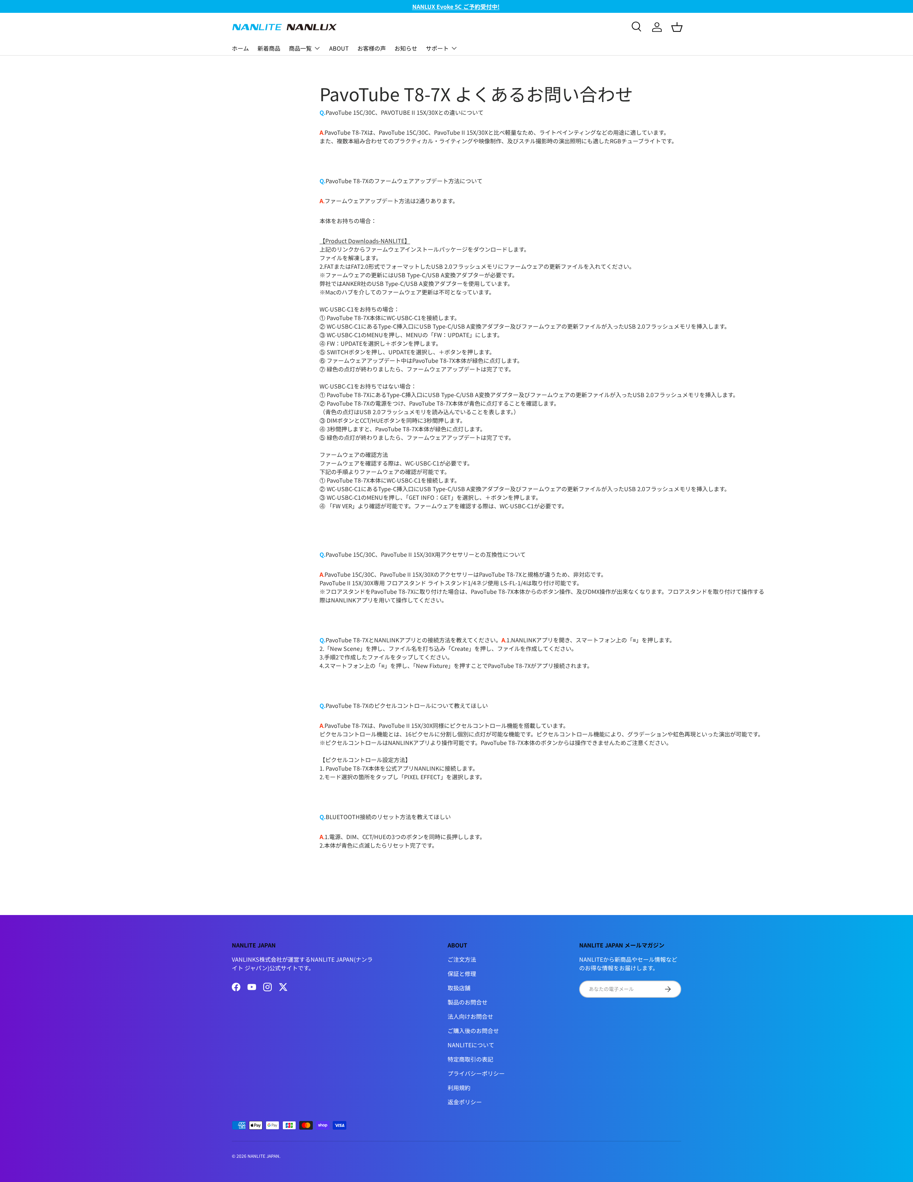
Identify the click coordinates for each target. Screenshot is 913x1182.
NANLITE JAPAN (263, 1156)
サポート (437, 48)
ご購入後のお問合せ (473, 1030)
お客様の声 (371, 48)
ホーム (240, 48)
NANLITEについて (471, 1044)
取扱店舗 (459, 987)
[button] (677, 27)
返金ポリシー (465, 1102)
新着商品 (268, 48)
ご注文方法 (462, 959)
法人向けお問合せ (470, 1016)
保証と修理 (462, 973)
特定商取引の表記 (470, 1059)
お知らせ (405, 48)
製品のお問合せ (468, 1002)
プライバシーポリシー (476, 1073)
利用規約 (459, 1087)
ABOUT (339, 48)
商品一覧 (300, 48)
